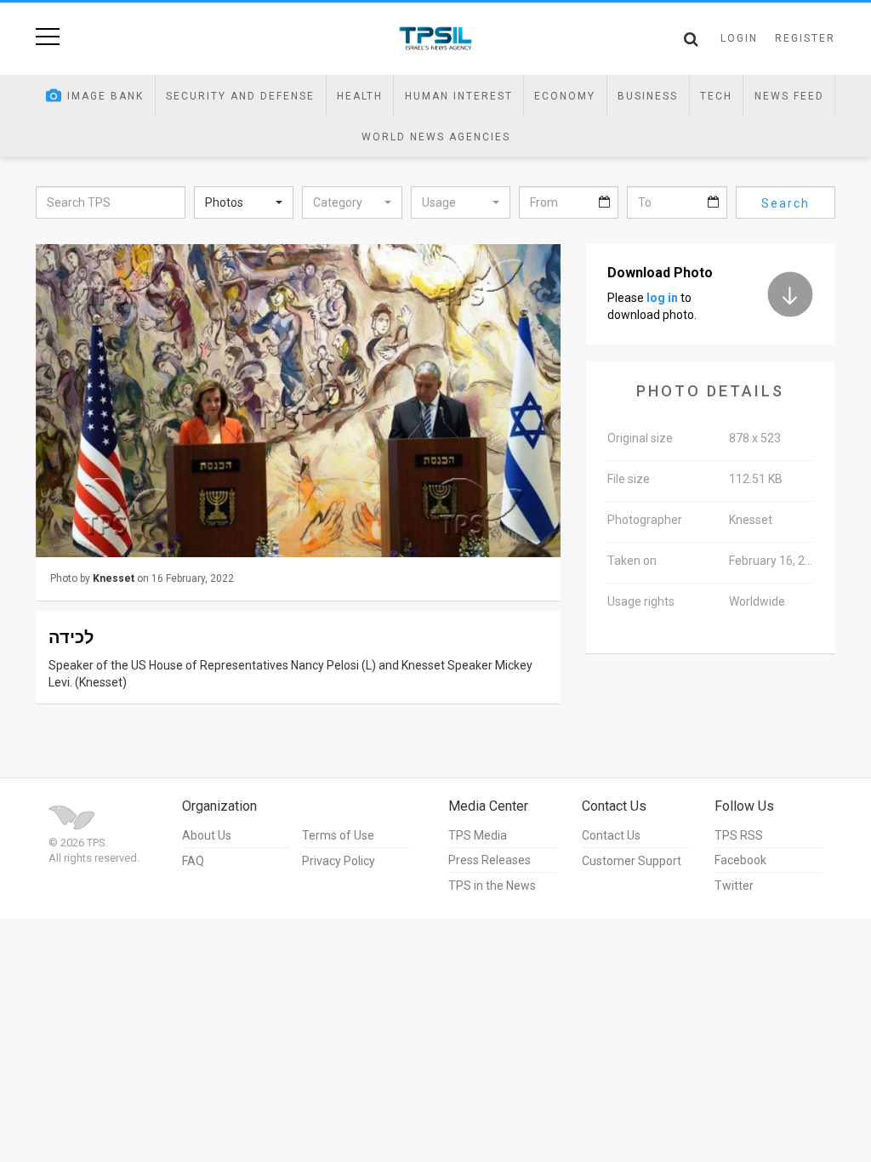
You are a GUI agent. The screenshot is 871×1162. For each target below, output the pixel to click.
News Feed (789, 96)
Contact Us (611, 835)
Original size (640, 438)
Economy (564, 96)
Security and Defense (240, 96)
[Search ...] (691, 39)
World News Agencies (435, 137)
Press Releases (489, 860)
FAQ (193, 861)
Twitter (734, 885)
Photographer (644, 520)
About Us (206, 835)
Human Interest (459, 96)
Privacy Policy (338, 861)
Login (739, 38)
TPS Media (477, 835)
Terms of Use (338, 835)
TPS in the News (492, 885)
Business (648, 96)
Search (785, 203)
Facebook (740, 860)
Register (805, 38)
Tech (716, 96)
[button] (244, 202)
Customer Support (631, 861)
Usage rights (641, 601)
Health (360, 96)
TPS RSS (738, 835)
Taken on (632, 560)
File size (628, 479)
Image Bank (105, 96)
